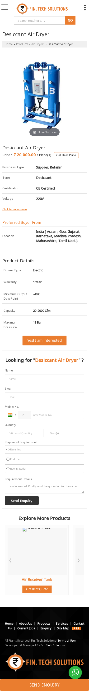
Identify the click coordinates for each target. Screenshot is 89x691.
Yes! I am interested (44, 340)
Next (78, 560)
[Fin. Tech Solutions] (42, 8)
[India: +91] (11, 415)
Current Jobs (26, 628)
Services (62, 623)
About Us (25, 623)
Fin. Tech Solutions (53, 645)
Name (9, 370)
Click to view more (14, 209)
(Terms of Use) (65, 640)
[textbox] (65, 433)
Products (22, 44)
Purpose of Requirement (21, 442)
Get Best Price (66, 155)
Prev (11, 560)
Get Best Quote (17, 589)
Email (8, 389)
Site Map (63, 628)
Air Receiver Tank (17, 579)
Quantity (10, 425)
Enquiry (46, 628)
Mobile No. (12, 407)
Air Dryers (37, 44)
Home (9, 44)
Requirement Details (18, 478)
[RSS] (76, 628)
